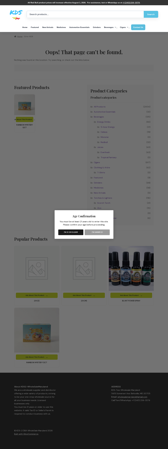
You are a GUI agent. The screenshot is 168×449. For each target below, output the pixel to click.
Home (24, 27)
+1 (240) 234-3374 (131, 2)
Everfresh (59, 50)
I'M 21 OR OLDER (71, 232)
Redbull (27, 57)
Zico (24, 52)
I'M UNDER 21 (97, 232)
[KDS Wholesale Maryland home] (16, 14)
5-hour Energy (30, 61)
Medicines (61, 27)
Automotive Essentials (79, 27)
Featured (35, 27)
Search (151, 14)
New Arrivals (47, 27)
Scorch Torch (27, 48)
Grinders (97, 27)
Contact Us (138, 27)
